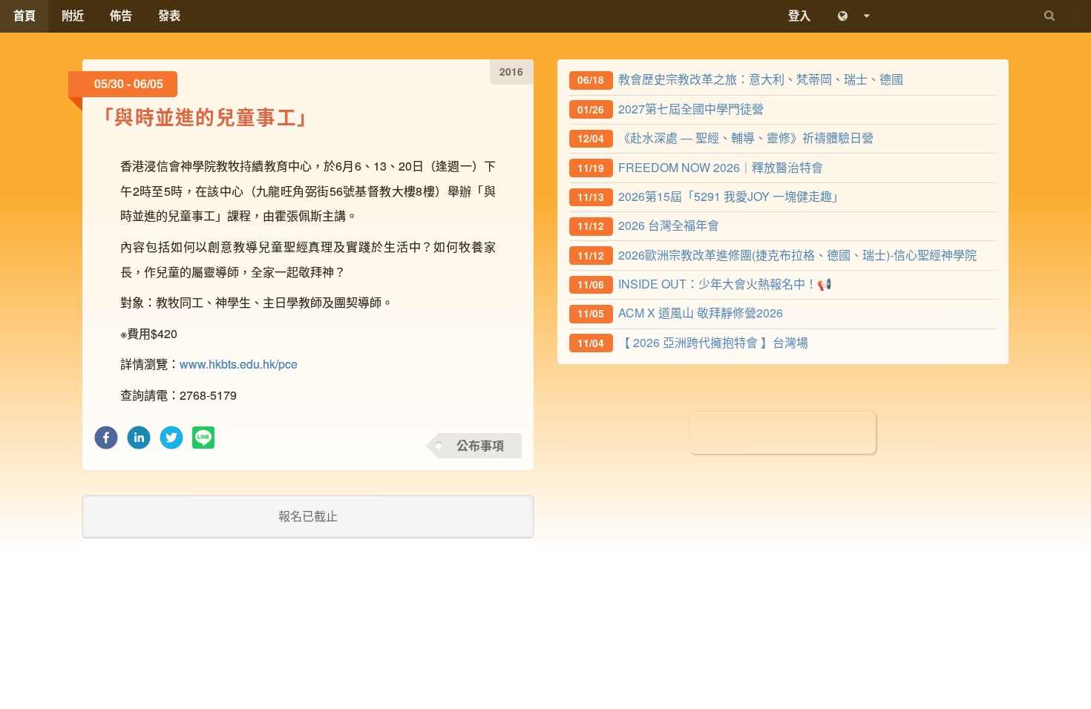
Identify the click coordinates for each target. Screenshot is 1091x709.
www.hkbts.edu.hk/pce (239, 363)
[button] (106, 442)
